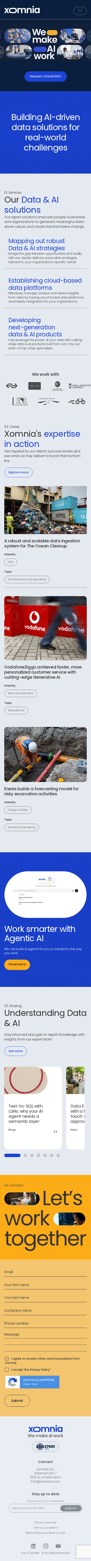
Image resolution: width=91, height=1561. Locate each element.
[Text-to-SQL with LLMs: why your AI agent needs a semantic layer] (33, 1108)
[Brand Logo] (22, 9)
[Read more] (45, 510)
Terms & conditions (45, 1527)
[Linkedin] (33, 1546)
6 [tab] (51, 1155)
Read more (17, 964)
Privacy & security (46, 1522)
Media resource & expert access (45, 1532)
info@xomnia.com (45, 1481)
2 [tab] (25, 1155)
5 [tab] (45, 1155)
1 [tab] (12, 1155)
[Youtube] (58, 1546)
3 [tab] (32, 1155)
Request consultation (45, 76)
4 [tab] (38, 1155)
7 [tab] (58, 1155)
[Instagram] (46, 1546)
